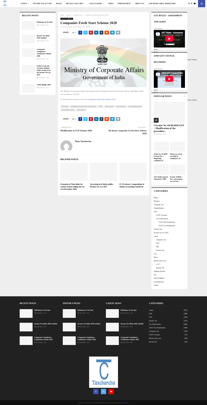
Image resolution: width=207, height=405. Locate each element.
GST (155, 212)
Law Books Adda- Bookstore (162, 3)
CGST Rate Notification (167, 222)
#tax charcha (121, 106)
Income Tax (158, 229)
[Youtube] (195, 3)
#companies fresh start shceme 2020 (83, 106)
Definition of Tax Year (45, 22)
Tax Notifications (162, 219)
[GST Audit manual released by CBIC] (161, 169)
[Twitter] (192, 3)
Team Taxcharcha (67, 27)
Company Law (64, 18)
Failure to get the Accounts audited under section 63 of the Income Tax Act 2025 (44, 70)
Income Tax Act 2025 (42, 3)
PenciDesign (125, 402)
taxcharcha (81, 110)
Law (155, 254)
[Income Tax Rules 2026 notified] (28, 39)
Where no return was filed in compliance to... (176, 156)
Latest (24, 3)
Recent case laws (74, 3)
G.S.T (158, 264)
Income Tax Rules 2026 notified (45, 324)
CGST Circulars (161, 215)
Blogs (59, 3)
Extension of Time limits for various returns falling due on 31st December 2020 (72, 186)
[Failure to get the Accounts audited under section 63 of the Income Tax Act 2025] (28, 69)
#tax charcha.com (135, 106)
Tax (155, 275)
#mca (100, 106)
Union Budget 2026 (44, 85)
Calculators (95, 3)
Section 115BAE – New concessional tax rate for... (176, 179)
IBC (157, 247)
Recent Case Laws (160, 261)
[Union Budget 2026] (28, 88)
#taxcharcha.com (68, 110)
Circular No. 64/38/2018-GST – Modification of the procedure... (169, 128)
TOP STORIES (159, 278)
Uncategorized (159, 282)
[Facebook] (189, 3)
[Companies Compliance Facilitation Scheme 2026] (28, 52)
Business (157, 201)
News (156, 257)
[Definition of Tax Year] (28, 25)
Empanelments (159, 208)
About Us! (139, 3)
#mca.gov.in (109, 106)
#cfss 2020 (65, 106)
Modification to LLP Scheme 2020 (76, 130)
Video (110, 3)
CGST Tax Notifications (167, 226)
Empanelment (124, 3)
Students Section (159, 271)
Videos (156, 285)
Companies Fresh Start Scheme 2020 (101, 99)
